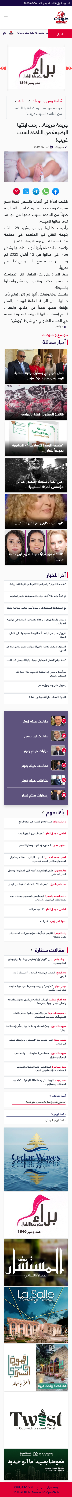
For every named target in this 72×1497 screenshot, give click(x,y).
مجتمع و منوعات (55, 334)
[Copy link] (16, 191)
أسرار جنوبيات (58, 1096)
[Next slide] (3, 68)
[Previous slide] (69, 68)
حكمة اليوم (59, 1114)
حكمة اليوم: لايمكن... (54, 1120)
